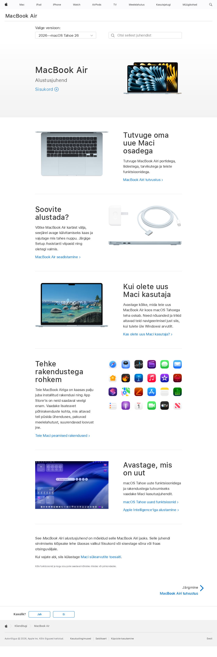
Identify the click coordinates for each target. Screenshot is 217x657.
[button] (210, 4)
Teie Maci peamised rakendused (61, 435)
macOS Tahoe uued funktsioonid (149, 502)
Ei (64, 614)
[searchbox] (145, 35)
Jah (39, 614)
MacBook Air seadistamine (56, 257)
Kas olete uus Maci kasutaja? (146, 334)
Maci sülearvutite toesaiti (101, 557)
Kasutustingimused (80, 638)
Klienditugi (21, 626)
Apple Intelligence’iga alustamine (149, 510)
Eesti (209, 638)
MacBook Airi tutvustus (141, 180)
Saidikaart (101, 638)
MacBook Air (21, 16)
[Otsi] (113, 35)
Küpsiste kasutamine (122, 638)
